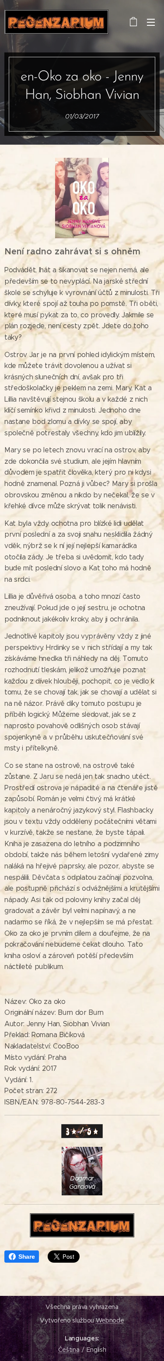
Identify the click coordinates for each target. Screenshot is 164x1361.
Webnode (110, 1320)
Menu (151, 22)
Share (26, 1256)
